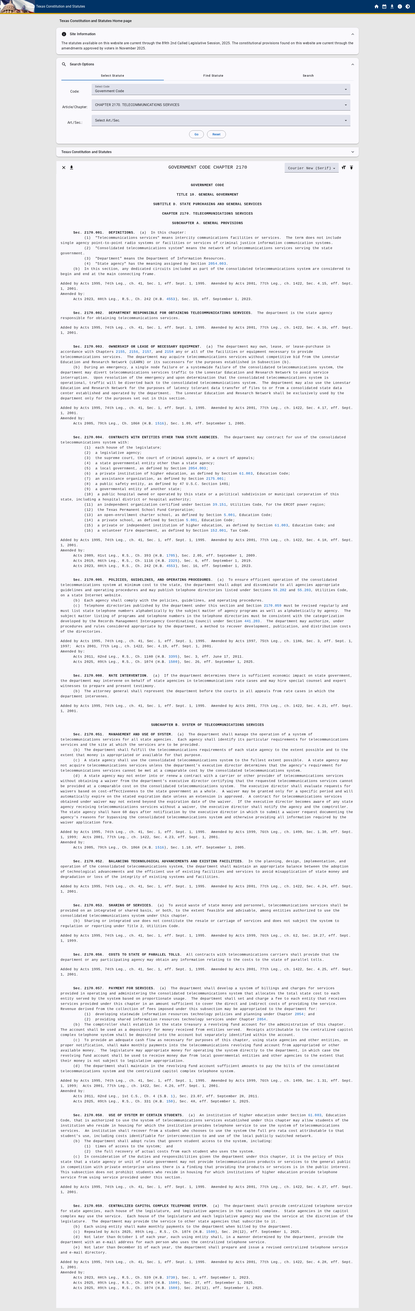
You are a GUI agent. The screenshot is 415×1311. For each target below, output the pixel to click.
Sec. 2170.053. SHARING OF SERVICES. (113, 905)
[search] (207, 64)
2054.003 (217, 264)
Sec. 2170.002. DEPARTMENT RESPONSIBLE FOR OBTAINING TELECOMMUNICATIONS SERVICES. (163, 313)
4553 (170, 299)
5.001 (229, 515)
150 (169, 1102)
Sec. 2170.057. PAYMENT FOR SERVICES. (114, 988)
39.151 (219, 505)
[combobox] (221, 91)
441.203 (252, 621)
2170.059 (273, 606)
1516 (159, 424)
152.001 (218, 531)
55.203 (304, 590)
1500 (173, 662)
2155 (120, 352)
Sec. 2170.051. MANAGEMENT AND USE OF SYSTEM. (123, 734)
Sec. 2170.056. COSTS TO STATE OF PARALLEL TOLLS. (127, 955)
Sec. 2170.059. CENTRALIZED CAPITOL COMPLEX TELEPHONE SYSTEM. (140, 1206)
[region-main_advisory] (207, 34)
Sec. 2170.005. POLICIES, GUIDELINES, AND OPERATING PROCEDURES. (143, 580)
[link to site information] (400, 6)
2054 (299, 1014)
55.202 (280, 590)
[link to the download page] (392, 6)
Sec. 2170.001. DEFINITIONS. (104, 233)
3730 (170, 1278)
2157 (146, 352)
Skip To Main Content (228, 6)
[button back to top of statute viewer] (351, 167)
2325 (173, 561)
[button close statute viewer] (64, 167)
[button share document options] (71, 167)
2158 (169, 352)
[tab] (112, 75)
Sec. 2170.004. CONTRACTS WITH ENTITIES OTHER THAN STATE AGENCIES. (146, 437)
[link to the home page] (376, 6)
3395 (173, 657)
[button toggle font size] (344, 167)
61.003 (246, 474)
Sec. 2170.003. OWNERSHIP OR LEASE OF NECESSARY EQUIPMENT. (137, 347)
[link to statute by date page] (384, 6)
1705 (170, 556)
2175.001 (215, 479)
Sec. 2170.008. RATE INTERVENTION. (111, 676)
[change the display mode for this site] (408, 6)
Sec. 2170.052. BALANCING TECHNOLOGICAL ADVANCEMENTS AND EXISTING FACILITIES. (158, 861)
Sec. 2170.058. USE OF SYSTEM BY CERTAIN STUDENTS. (128, 1115)
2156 (133, 352)
